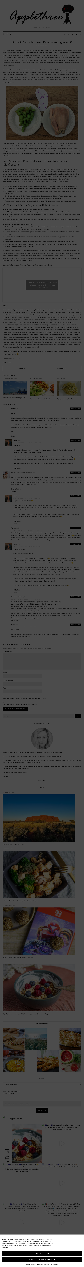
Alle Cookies (42, 1253)
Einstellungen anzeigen (42, 1259)
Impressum (54, 1264)
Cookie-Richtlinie (31, 1264)
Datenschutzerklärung (43, 1264)
